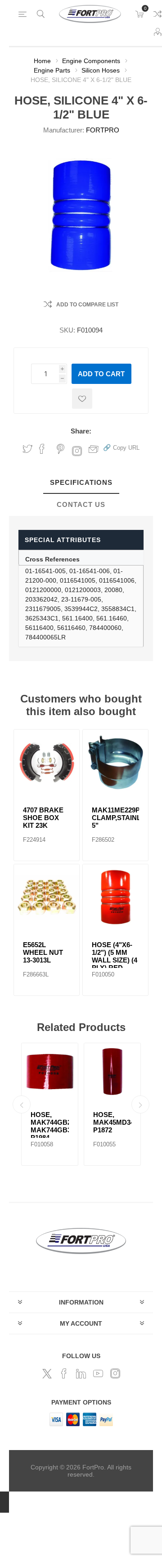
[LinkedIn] (81, 1373)
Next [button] (140, 1104)
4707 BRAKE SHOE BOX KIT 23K (43, 817)
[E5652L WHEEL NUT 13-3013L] (46, 897)
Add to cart (101, 374)
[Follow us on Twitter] (47, 1373)
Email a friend (94, 449)
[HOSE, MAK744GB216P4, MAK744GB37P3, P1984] (50, 1071)
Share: (81, 431)
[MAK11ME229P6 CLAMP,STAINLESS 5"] (115, 762)
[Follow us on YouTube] (98, 1373)
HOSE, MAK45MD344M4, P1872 (112, 1122)
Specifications (81, 482)
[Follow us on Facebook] (64, 1373)
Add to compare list (87, 304)
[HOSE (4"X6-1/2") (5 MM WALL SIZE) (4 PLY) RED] (115, 897)
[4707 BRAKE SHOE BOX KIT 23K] (46, 762)
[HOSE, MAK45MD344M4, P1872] (112, 1071)
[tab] (81, 483)
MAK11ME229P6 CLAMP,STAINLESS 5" (115, 817)
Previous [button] (22, 1104)
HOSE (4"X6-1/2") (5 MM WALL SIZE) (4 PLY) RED (114, 956)
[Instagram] (115, 1373)
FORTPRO (102, 130)
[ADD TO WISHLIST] (82, 398)
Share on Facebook (42, 449)
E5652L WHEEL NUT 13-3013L (43, 952)
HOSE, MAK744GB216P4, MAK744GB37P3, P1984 (50, 1126)
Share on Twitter (27, 449)
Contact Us (81, 504)
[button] (121, 447)
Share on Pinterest (60, 449)
